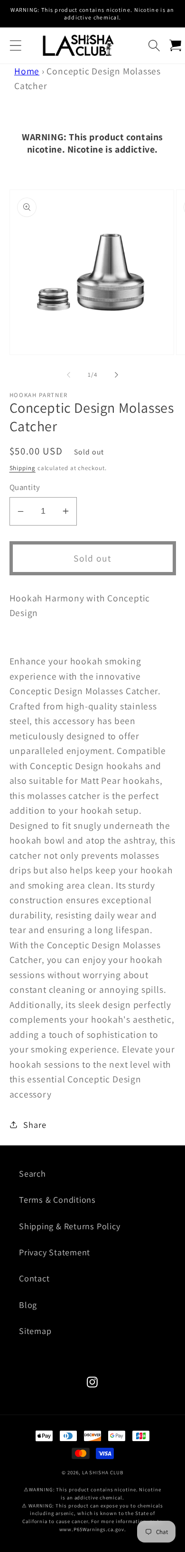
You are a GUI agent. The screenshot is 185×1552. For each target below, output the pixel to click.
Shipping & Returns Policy (69, 1226)
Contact (34, 1278)
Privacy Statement (54, 1252)
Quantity (24, 487)
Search (32, 1173)
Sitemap (35, 1330)
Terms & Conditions (57, 1199)
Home (26, 71)
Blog (28, 1304)
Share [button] (34, 1124)
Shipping (22, 468)
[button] (15, 45)
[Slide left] (68, 374)
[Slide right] (116, 374)
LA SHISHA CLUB (102, 1472)
